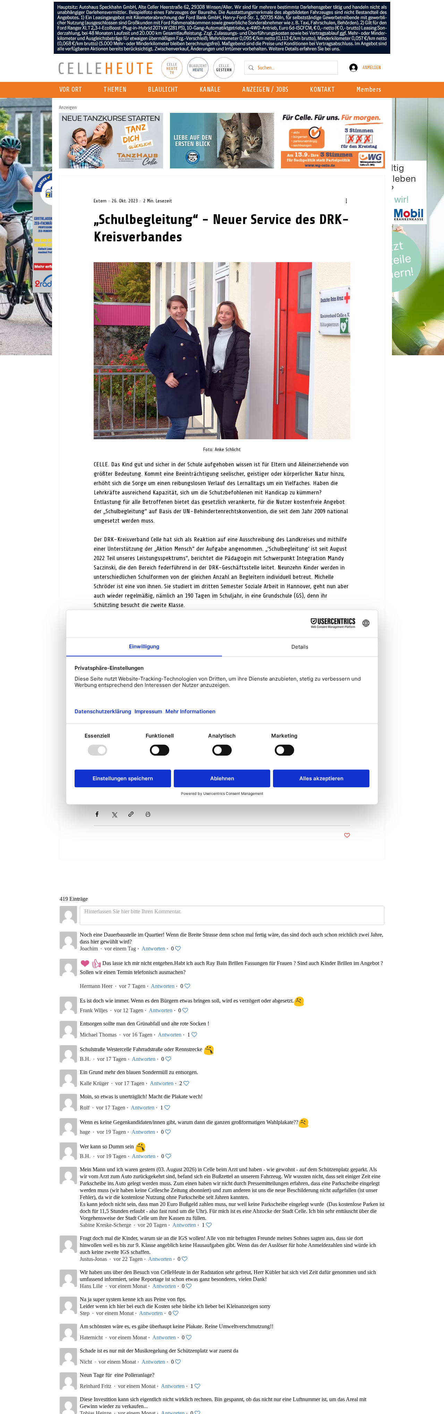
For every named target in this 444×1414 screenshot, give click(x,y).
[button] (212, 90)
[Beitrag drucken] (148, 814)
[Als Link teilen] (131, 814)
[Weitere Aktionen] (346, 201)
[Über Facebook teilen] (97, 814)
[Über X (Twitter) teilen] (114, 814)
